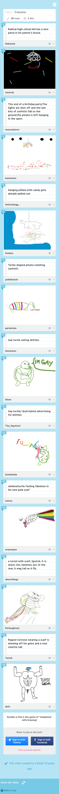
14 (4, 507)
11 (4, 406)
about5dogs (11, 579)
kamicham (10, 178)
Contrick (9, 92)
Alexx (8, 399)
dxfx (7, 706)
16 (4, 586)
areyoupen (11, 549)
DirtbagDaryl (12, 628)
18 (4, 664)
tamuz (8, 500)
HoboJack (10, 43)
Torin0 (8, 657)
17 (4, 635)
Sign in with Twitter (18, 741)
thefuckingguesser (15, 204)
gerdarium (10, 328)
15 (4, 556)
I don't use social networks (29, 750)
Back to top (10, 790)
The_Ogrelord (12, 425)
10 (4, 357)
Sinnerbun (10, 350)
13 (4, 481)
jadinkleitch (11, 279)
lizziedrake (11, 474)
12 (4, 432)
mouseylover (12, 129)
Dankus (9, 253)
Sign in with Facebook (43, 741)
